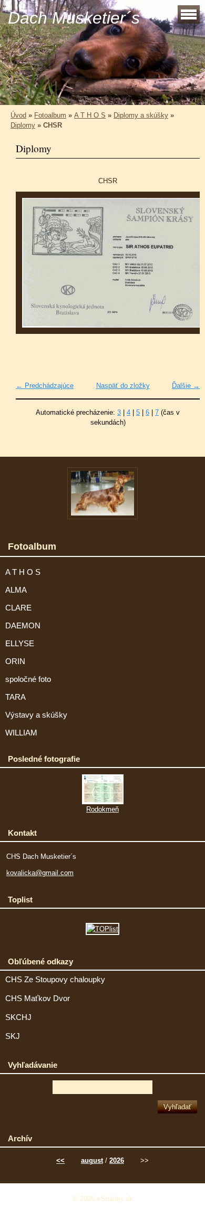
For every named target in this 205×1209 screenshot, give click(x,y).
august (92, 1160)
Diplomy (23, 125)
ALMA (16, 590)
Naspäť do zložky (123, 386)
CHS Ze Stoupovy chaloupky (55, 979)
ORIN (15, 661)
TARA (15, 697)
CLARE (18, 608)
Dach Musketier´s (74, 17)
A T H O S (90, 115)
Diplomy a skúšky (141, 115)
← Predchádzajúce (45, 386)
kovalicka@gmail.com (40, 873)
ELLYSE (19, 643)
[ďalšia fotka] (182, 268)
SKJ (12, 1036)
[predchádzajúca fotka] (33, 268)
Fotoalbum (50, 115)
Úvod (18, 115)
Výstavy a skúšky (36, 715)
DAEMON (22, 626)
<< (60, 1160)
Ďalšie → (186, 386)
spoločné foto (28, 679)
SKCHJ (18, 1017)
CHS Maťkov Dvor (37, 998)
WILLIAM (21, 733)
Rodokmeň (102, 809)
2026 (116, 1160)
